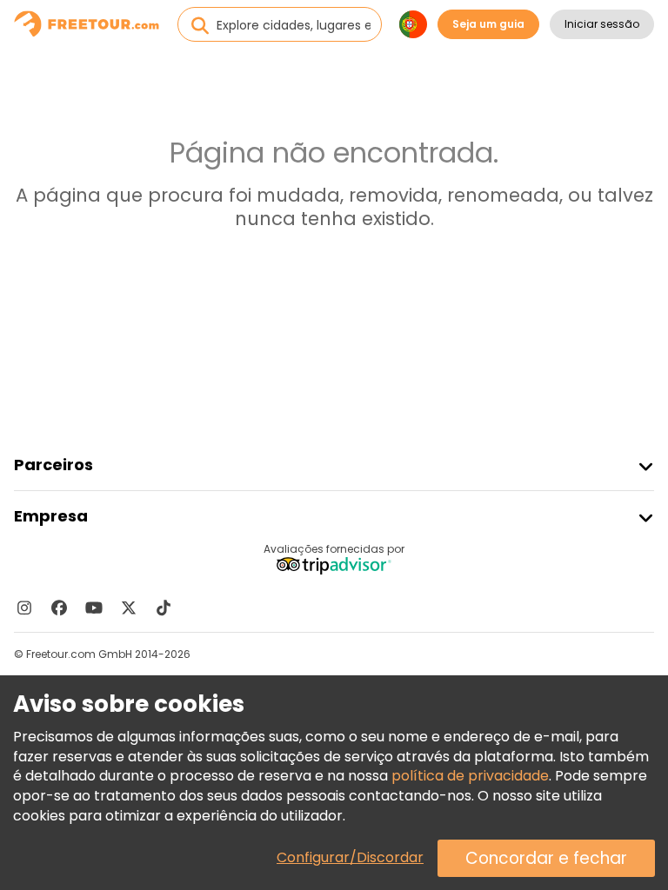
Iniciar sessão (601, 24)
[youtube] (94, 607)
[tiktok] (163, 607)
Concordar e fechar (546, 858)
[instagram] (24, 607)
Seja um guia (488, 24)
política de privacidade (470, 776)
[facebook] (59, 607)
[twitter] (128, 607)
